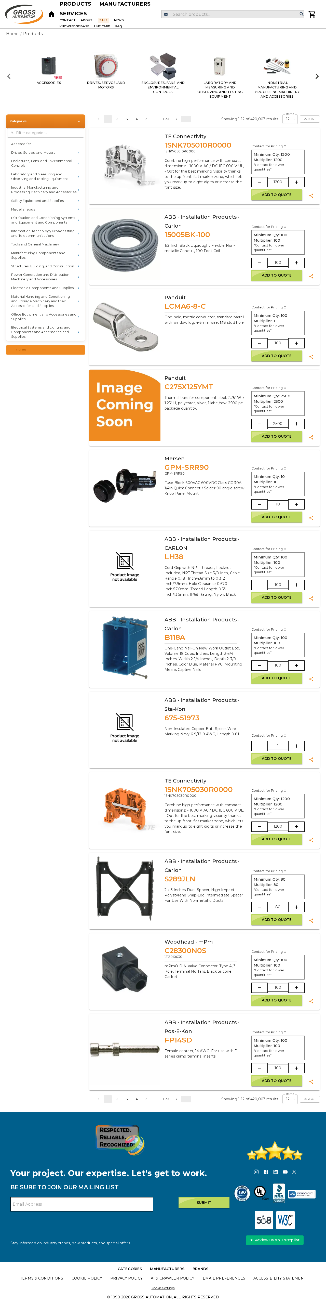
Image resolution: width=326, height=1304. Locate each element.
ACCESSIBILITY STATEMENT (279, 1278)
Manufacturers (125, 4)
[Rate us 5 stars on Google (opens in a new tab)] (274, 1150)
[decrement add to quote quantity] (259, 182)
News (119, 20)
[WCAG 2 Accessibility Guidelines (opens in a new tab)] (285, 1220)
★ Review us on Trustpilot (275, 1240)
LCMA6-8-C (185, 306)
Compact (310, 119)
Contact (68, 20)
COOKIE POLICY (87, 1278)
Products (75, 4)
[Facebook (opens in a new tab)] (266, 1172)
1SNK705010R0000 (198, 145)
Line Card (102, 26)
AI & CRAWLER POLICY (173, 1278)
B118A (175, 637)
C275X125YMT (189, 386)
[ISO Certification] (242, 1194)
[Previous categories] (9, 76)
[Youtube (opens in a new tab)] (285, 1172)
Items (290, 114)
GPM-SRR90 (187, 467)
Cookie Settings (163, 1288)
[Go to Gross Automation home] (51, 14)
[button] (45, 144)
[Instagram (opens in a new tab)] (256, 1172)
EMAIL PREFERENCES (224, 1278)
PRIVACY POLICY (126, 1278)
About (87, 20)
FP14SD (178, 1040)
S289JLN (180, 879)
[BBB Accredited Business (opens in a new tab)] (279, 1194)
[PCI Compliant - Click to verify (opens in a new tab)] (302, 1194)
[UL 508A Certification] (261, 1194)
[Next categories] (317, 76)
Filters (21, 349)
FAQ (118, 26)
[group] (163, 76)
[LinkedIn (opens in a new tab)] (275, 1172)
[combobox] (232, 14)
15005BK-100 (187, 234)
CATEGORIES (130, 1269)
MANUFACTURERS (167, 1269)
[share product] (311, 195)
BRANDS (200, 1269)
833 (166, 119)
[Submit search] (301, 14)
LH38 (174, 556)
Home (12, 33)
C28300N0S (185, 950)
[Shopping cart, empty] (312, 14)
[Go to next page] (176, 119)
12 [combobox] (288, 119)
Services (73, 13)
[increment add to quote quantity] (296, 182)
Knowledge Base (74, 26)
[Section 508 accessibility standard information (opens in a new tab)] (264, 1220)
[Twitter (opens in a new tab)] (294, 1172)
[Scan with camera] (166, 14)
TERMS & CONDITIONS (41, 1278)
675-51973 (182, 717)
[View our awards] (119, 1140)
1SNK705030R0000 (199, 789)
